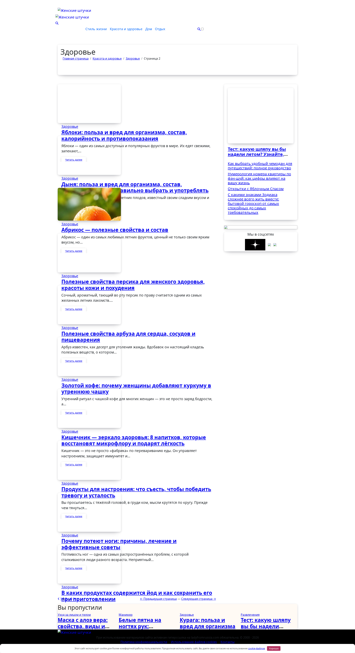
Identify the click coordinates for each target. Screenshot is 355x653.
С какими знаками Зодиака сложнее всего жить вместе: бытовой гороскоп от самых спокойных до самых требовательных (253, 203)
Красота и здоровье (126, 29)
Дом (148, 29)
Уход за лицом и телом (74, 615)
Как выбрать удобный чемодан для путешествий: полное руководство (260, 165)
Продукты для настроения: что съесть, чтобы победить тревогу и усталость (136, 492)
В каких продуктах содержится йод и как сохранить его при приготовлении (136, 595)
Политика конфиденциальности (144, 642)
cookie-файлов (256, 648)
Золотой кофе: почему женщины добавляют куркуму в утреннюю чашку (136, 388)
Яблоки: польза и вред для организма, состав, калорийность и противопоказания (124, 135)
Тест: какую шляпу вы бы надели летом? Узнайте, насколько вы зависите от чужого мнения (258, 157)
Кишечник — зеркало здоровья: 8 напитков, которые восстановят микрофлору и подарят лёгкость (133, 440)
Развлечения (250, 615)
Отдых (160, 29)
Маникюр (126, 615)
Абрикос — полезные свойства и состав (114, 229)
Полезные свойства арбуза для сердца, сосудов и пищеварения (128, 336)
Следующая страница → (198, 599)
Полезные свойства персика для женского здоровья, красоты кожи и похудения (133, 284)
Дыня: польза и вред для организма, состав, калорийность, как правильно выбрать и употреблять (135, 187)
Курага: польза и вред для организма (207, 623)
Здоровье (69, 126)
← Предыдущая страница (158, 599)
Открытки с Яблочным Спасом (256, 188)
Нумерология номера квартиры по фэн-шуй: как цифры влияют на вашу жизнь (259, 178)
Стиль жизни (96, 29)
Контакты (227, 642)
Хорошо (274, 648)
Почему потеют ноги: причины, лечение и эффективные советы (119, 544)
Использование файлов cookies (194, 642)
